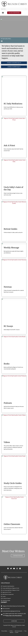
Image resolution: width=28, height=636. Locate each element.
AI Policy (11, 631)
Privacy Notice (4, 631)
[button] (2, 12)
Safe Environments (18, 631)
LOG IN (16, 632)
